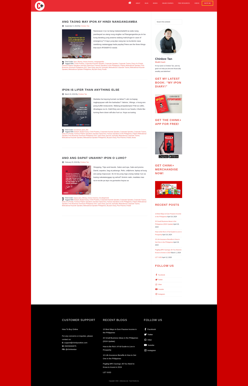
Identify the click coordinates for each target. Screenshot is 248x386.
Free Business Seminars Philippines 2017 (82, 135)
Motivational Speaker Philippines (79, 69)
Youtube (161, 289)
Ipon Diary (91, 67)
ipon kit (98, 67)
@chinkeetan (71, 349)
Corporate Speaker (111, 63)
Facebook (161, 275)
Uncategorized (104, 198)
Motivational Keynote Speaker (72, 137)
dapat (76, 198)
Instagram (161, 294)
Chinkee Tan (40, 6)
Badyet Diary (84, 132)
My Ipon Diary (96, 69)
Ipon (75, 61)
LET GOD (158, 257)
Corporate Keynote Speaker (94, 63)
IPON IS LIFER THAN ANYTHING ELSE (90, 89)
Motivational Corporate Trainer (119, 67)
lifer (87, 130)
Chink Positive (79, 63)
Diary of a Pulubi (137, 63)
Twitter (160, 279)
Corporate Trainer (125, 63)
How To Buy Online (70, 329)
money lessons (88, 61)
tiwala (134, 137)
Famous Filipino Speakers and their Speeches (78, 65)
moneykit (105, 67)
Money (80, 61)
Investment (77, 130)
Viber (160, 284)
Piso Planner (121, 137)
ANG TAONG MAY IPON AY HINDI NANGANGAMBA (99, 21)
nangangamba (99, 61)
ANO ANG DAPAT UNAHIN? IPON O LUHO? (94, 157)
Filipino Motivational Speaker (130, 65)
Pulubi (104, 69)
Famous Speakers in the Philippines (107, 65)
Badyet (76, 132)
